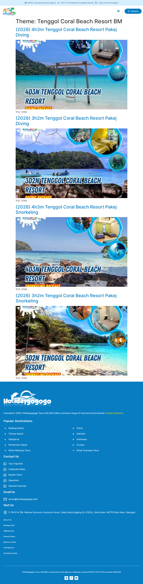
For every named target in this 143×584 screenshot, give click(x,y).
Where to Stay (9, 542)
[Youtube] (76, 578)
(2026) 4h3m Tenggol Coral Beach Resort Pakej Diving (66, 32)
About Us (7, 520)
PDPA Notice (8, 531)
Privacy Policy (9, 537)
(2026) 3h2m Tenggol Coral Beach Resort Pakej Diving (66, 120)
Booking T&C (8, 525)
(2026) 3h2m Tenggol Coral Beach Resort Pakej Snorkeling (66, 298)
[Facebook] (66, 578)
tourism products (114, 413)
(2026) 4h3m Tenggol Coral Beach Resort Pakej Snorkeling (66, 209)
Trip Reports (8, 548)
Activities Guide (10, 553)
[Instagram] (71, 578)
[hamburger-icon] (118, 11)
